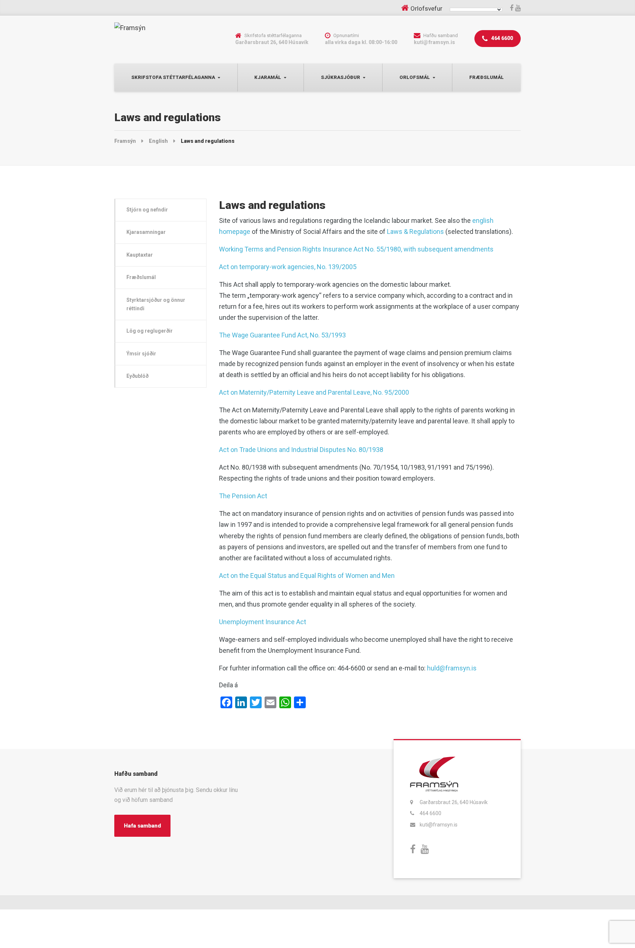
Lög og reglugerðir (149, 331)
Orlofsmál (414, 77)
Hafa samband (142, 825)
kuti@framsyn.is (439, 825)
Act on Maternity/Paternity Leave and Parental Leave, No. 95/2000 (314, 392)
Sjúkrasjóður (340, 77)
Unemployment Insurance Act (262, 622)
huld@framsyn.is (452, 668)
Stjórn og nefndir (147, 210)
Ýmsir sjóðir (141, 354)
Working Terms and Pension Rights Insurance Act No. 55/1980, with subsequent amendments (356, 249)
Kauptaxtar (139, 255)
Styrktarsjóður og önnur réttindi (155, 304)
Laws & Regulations (415, 231)
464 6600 (501, 38)
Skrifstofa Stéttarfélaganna (173, 77)
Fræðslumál (486, 77)
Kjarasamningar (146, 232)
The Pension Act (243, 496)
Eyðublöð (137, 376)
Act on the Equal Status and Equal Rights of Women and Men (307, 575)
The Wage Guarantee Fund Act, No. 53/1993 (282, 335)
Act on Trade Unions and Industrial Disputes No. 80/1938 (301, 449)
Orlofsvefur (426, 8)
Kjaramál (267, 77)
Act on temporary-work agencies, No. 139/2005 (287, 267)
